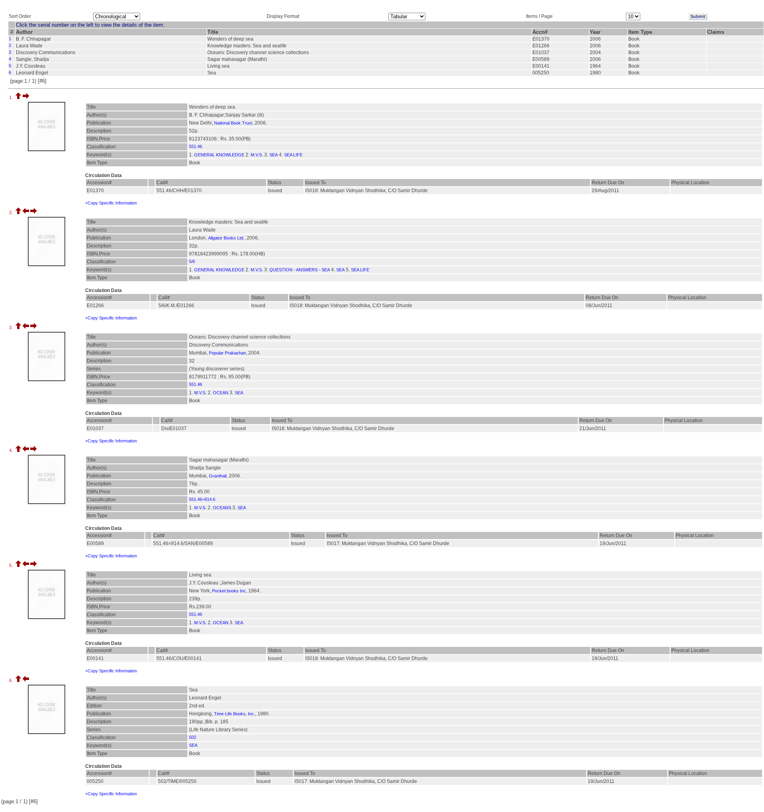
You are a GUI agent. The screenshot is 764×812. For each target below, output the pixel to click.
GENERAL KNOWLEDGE (219, 154)
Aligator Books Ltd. (226, 238)
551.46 (195, 146)
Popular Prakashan (227, 353)
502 (192, 737)
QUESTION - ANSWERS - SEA (299, 269)
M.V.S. (257, 154)
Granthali (217, 475)
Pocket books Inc (229, 590)
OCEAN (220, 392)
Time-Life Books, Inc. (234, 713)
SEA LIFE (293, 154)
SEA (273, 154)
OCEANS (222, 507)
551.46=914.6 (202, 499)
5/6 (192, 261)
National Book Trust (233, 123)
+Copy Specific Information (111, 203)
